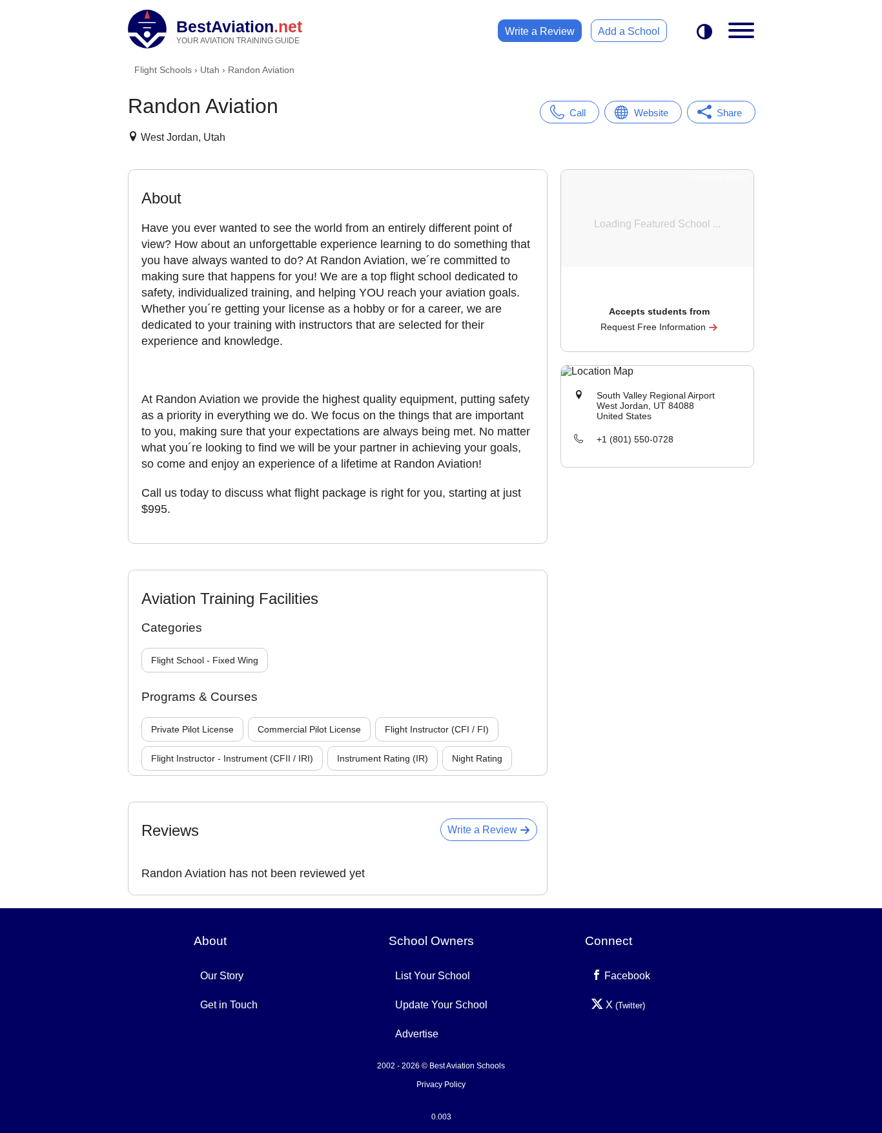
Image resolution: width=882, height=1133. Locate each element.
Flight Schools (163, 70)
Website (651, 112)
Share (729, 112)
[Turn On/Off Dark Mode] (704, 32)
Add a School (629, 31)
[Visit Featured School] (659, 293)
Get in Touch (229, 1004)
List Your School (432, 975)
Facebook (626, 975)
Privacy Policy (441, 1084)
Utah (210, 70)
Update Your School (441, 1004)
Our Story (221, 975)
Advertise (416, 1033)
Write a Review (540, 31)
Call (577, 112)
